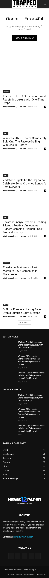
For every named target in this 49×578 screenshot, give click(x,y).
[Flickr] (24, 556)
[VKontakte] (38, 556)
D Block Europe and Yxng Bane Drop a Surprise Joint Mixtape (22, 311)
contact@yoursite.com (23, 536)
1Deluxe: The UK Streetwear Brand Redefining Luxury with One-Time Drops (24, 99)
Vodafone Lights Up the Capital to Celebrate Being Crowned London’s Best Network (24, 183)
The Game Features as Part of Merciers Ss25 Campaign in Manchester (22, 271)
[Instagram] (31, 556)
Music (6, 133)
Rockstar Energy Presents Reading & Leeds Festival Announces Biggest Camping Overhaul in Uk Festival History (24, 227)
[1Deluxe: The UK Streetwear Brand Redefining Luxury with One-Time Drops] (24, 82)
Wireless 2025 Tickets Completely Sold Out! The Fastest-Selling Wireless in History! (24, 141)
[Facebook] (17, 556)
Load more (23, 322)
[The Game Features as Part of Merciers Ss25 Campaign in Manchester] (24, 253)
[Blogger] (11, 556)
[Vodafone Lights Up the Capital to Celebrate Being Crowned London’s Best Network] (24, 166)
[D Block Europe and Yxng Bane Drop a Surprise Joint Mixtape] (24, 295)
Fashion (6, 91)
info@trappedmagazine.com (14, 107)
